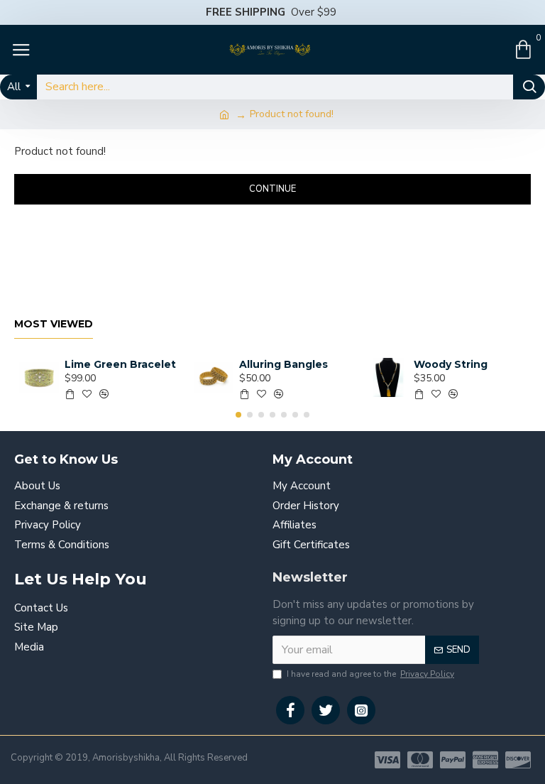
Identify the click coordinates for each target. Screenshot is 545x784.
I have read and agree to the (370, 674)
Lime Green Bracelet (120, 364)
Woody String (451, 364)
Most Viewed (53, 324)
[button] (238, 415)
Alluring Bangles (283, 364)
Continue (272, 189)
